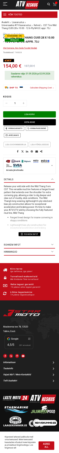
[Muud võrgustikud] (41, 151)
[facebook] (5, 356)
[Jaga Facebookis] (17, 151)
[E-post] (36, 151)
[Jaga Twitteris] (22, 151)
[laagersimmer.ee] (15, 426)
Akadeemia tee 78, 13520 (15, 326)
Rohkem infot (12, 244)
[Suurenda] (23, 103)
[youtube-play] (23, 356)
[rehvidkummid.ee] (43, 426)
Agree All (46, 445)
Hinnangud (10, 252)
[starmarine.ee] (16, 414)
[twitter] (11, 356)
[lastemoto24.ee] (16, 402)
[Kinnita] (32, 151)
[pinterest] (17, 356)
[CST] (8, 60)
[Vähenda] (6, 103)
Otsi (48, 4)
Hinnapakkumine (38, 128)
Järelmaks (13, 135)
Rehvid (37, 25)
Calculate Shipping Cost (41, 87)
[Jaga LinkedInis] (27, 151)
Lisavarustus (18, 22)
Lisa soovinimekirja (15, 144)
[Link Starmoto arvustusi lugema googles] (19, 349)
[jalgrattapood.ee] (43, 414)
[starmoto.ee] (27, 5)
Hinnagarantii (15, 128)
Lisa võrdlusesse (40, 144)
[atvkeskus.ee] (43, 402)
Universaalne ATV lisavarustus (16, 25)
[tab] (29, 179)
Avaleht (5, 22)
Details (9, 179)
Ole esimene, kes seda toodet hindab (20, 48)
